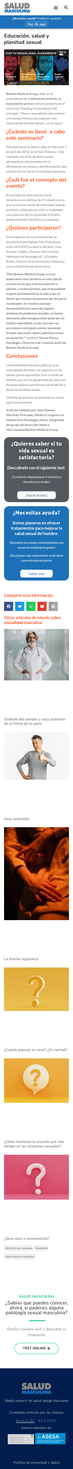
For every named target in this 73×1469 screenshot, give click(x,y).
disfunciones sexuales (19, 1248)
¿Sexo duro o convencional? (26, 1238)
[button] (56, 8)
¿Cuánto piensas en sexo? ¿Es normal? (35, 1049)
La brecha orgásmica (21, 958)
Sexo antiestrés (16, 818)
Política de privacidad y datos (37, 1462)
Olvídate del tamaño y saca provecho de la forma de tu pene (34, 721)
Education (41, 1248)
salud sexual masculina (19, 1256)
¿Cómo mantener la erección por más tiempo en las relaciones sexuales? (34, 1144)
